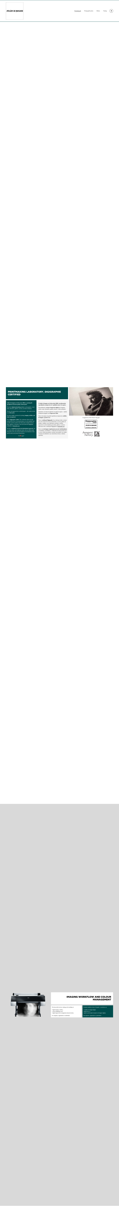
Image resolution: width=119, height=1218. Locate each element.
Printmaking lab (77, 11)
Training (105, 11)
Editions (98, 11)
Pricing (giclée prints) (88, 11)
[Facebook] (111, 11)
